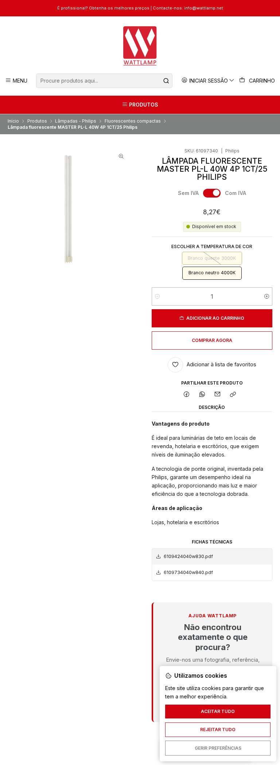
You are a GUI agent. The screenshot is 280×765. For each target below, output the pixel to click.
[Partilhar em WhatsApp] (202, 395)
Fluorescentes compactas (133, 121)
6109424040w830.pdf (188, 556)
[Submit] (166, 80)
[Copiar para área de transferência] (233, 395)
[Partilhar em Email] (217, 395)
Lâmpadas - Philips (75, 121)
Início (13, 121)
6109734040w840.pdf (188, 572)
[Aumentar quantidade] (266, 296)
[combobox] (104, 80)
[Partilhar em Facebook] (186, 395)
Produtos (37, 121)
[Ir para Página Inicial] (140, 46)
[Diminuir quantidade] (157, 296)
